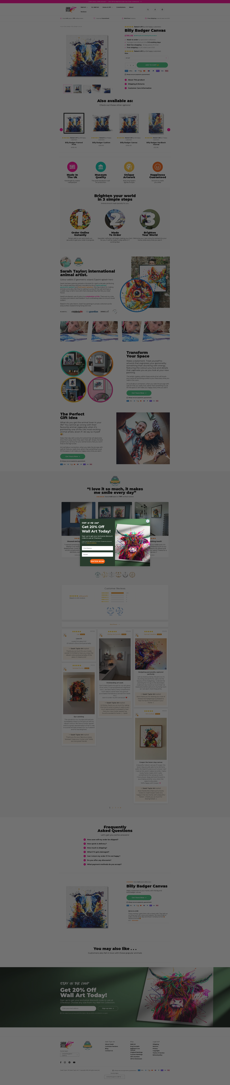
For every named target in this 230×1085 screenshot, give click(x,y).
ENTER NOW (97, 561)
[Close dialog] (147, 521)
